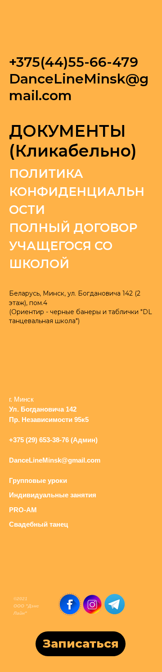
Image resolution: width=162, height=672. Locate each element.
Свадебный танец (38, 524)
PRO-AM (23, 510)
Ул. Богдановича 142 (42, 409)
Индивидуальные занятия (52, 495)
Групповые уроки (38, 480)
